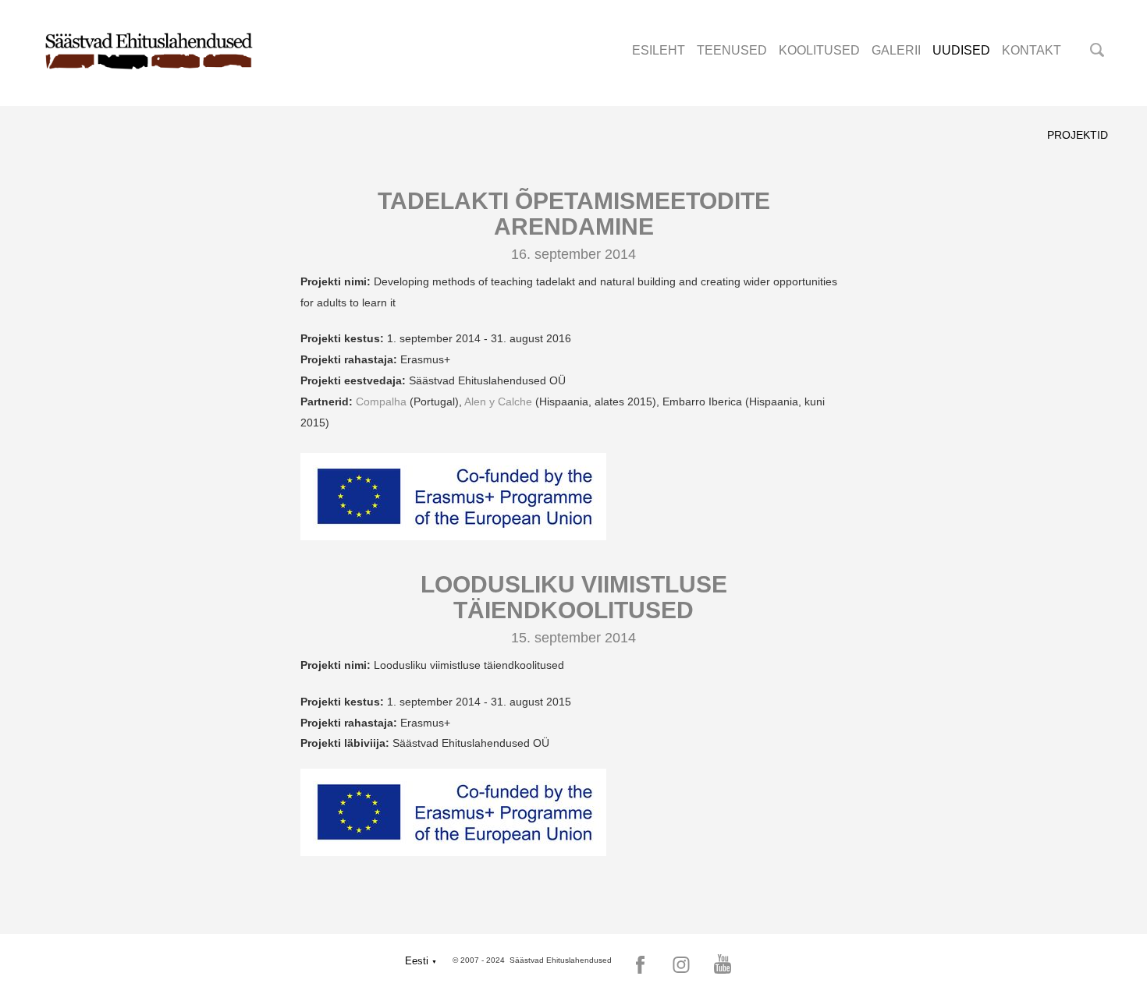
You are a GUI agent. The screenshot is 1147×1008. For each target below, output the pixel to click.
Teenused (732, 50)
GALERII (896, 50)
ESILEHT (658, 50)
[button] (421, 961)
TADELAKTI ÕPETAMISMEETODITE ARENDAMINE (574, 213)
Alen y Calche (498, 401)
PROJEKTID (1077, 135)
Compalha (381, 401)
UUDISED (961, 50)
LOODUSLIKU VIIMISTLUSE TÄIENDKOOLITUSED (574, 597)
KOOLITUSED (819, 50)
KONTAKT (1031, 50)
